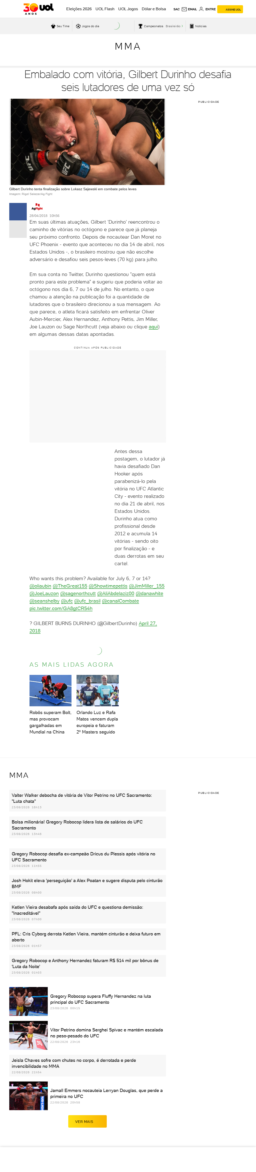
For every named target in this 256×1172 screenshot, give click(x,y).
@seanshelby (45, 601)
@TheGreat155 (70, 586)
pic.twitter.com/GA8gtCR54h (61, 608)
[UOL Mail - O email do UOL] (189, 9)
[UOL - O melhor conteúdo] (38, 9)
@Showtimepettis (108, 586)
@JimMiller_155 (146, 586)
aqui (153, 327)
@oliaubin (40, 586)
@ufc (67, 601)
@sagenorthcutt (78, 593)
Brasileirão (173, 26)
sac (177, 9)
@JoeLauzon (44, 593)
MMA (128, 46)
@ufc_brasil (87, 601)
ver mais (84, 1122)
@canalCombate (120, 601)
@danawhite (149, 593)
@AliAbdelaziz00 (115, 593)
